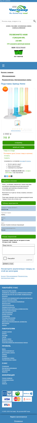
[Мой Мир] (11, 175)
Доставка (4, 335)
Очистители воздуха (8, 305)
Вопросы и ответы (7, 341)
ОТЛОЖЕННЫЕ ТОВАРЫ (24, 26)
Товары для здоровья (8, 320)
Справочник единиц (8, 380)
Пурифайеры (6, 316)
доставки (22, 161)
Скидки (4, 337)
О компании (5, 366)
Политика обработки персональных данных (15, 342)
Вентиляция (5, 323)
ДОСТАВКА (14, 26)
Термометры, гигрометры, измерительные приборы (17, 292)
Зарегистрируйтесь (16, 130)
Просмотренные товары (9, 360)
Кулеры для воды (7, 314)
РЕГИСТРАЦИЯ (20, 47)
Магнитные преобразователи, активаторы (14, 321)
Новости (4, 383)
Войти (4, 349)
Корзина (4, 356)
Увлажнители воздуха (8, 307)
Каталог (3, 276)
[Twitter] (7, 175)
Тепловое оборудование (9, 310)
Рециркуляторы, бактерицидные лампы (16, 80)
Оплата (4, 333)
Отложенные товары (8, 358)
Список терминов (7, 378)
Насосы (4, 325)
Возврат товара (6, 339)
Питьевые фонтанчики (8, 318)
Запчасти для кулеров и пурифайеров (13, 301)
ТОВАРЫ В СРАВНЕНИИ (18, 27)
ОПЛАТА (8, 26)
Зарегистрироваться (8, 350)
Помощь (4, 354)
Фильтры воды (6, 303)
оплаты (28, 161)
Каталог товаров (7, 72)
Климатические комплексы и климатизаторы (15, 309)
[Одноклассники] (9, 175)
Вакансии (5, 371)
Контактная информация (9, 368)
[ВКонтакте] (5, 175)
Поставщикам (6, 370)
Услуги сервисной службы (9, 300)
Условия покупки (7, 331)
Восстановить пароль (8, 352)
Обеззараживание (8, 76)
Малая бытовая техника (9, 291)
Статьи (4, 382)
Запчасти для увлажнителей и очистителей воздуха (17, 298)
